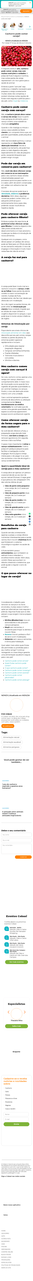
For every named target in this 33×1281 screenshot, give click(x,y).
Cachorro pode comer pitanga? (17, 680)
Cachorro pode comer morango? (18, 670)
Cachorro (5, 780)
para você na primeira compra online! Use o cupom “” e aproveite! (9, 11)
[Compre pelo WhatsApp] (16, 1191)
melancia (24, 101)
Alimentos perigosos (11, 747)
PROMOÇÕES (5, 1260)
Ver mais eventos (16, 962)
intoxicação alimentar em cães (13, 333)
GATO (3, 1236)
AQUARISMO (5, 1241)
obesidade (5, 194)
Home (3, 1231)
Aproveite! (26, 11)
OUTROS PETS (6, 1239)
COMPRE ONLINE (7, 1252)
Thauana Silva (16, 1021)
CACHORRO (5, 1233)
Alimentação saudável (12, 742)
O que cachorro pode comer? (16, 668)
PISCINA (4, 1246)
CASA (3, 1244)
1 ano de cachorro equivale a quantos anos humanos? (12, 786)
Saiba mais (16, 1026)
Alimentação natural (11, 737)
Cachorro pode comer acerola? (17, 673)
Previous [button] (3, 26)
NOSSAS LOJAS (6, 1257)
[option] (5, 27)
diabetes (15, 194)
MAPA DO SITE (6, 1268)
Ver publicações (8, 726)
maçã (15, 101)
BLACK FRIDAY (6, 1254)
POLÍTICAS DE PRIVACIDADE (10, 1265)
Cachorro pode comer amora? (16, 661)
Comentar (23, 857)
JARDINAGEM (5, 1249)
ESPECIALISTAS (6, 1262)
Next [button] (30, 26)
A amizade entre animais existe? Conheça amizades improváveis (12, 814)
